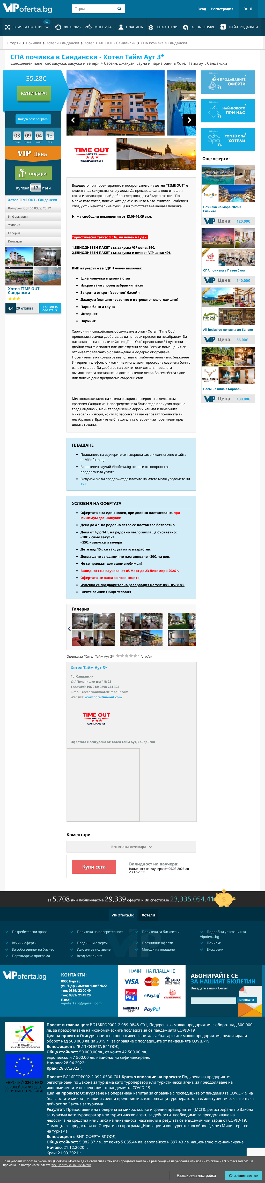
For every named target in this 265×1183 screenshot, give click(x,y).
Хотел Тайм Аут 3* (89, 667)
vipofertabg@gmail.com (81, 1003)
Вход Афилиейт (89, 955)
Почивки (213, 942)
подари (38, 173)
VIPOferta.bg (123, 915)
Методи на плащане (158, 949)
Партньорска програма (30, 955)
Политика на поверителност (99, 931)
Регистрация (222, 9)
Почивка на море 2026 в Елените (222, 209)
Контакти (15, 241)
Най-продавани (243, 27)
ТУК (83, 484)
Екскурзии (214, 949)
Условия (14, 225)
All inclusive (203, 27)
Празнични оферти (157, 942)
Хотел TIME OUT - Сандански (32, 199)
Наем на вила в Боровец (222, 389)
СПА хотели (167, 27)
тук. (54, 1165)
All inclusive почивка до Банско (228, 329)
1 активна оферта (50, 308)
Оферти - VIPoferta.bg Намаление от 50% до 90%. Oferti (28, 8)
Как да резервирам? (33, 119)
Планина (134, 27)
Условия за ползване (93, 949)
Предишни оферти (92, 942)
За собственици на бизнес (32, 949)
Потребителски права (29, 931)
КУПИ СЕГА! (34, 93)
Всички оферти (31, 24)
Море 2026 (103, 27)
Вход (201, 9)
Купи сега (94, 867)
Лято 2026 (72, 27)
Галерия (14, 233)
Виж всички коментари (128, 846)
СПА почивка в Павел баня (224, 270)
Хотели (148, 915)
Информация (18, 216)
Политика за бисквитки (160, 931)
